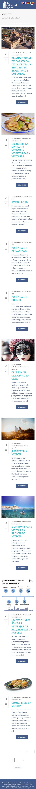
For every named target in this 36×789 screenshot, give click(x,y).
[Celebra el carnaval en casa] (18, 350)
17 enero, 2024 (18, 140)
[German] (28, 2)
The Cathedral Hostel (18, 367)
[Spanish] (33, 2)
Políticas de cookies (20, 786)
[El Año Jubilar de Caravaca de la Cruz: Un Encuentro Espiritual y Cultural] (18, 38)
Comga (27, 788)
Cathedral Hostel (17, 52)
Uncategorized (26, 52)
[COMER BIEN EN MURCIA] (18, 683)
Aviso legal (20, 202)
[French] (25, 2)
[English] (23, 2)
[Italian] (30, 2)
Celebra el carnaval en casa (20, 375)
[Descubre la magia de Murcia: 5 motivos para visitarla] (18, 124)
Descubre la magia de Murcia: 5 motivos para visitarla (21, 150)
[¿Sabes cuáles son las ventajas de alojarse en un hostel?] (18, 594)
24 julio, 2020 (18, 524)
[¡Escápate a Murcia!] (18, 429)
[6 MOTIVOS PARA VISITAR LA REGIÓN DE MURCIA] (18, 507)
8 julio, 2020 (18, 699)
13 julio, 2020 (18, 617)
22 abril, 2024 (18, 55)
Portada (8, 23)
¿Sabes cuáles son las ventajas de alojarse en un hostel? (22, 626)
